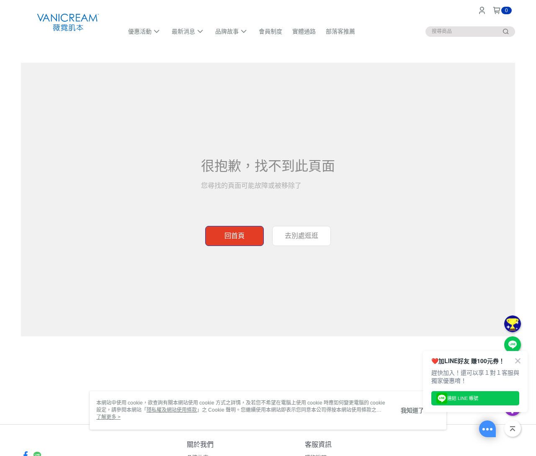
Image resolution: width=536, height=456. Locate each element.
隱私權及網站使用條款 (172, 410)
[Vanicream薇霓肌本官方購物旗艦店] (67, 22)
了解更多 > (108, 417)
